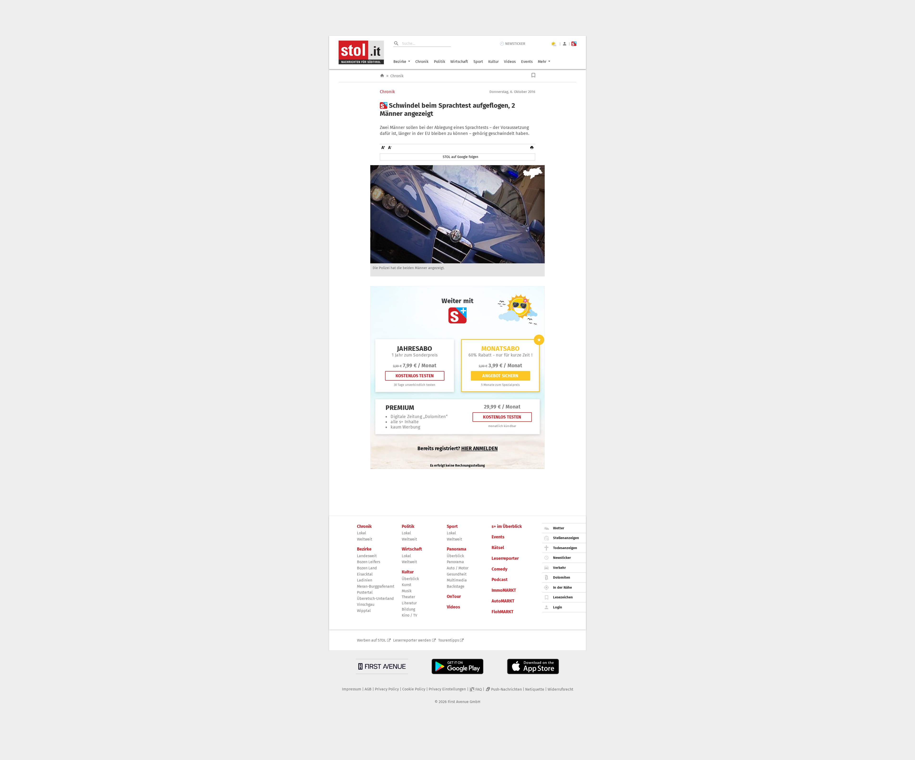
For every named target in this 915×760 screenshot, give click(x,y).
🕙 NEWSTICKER (512, 43)
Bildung (408, 609)
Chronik (421, 61)
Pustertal (365, 592)
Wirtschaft (459, 61)
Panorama (456, 549)
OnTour (454, 596)
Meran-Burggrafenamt (375, 586)
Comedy (499, 569)
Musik (407, 591)
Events (527, 61)
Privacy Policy (387, 689)
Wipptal (364, 610)
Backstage (455, 586)
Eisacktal (365, 574)
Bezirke (399, 61)
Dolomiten (561, 577)
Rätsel (498, 547)
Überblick (410, 578)
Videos (510, 61)
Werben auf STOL (371, 640)
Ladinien (364, 580)
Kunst (406, 584)
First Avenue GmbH (464, 701)
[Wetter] (553, 44)
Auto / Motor (457, 568)
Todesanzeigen (565, 548)
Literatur (409, 603)
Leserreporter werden (412, 640)
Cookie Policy (413, 689)
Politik (439, 61)
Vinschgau (365, 604)
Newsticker (562, 558)
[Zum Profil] (564, 43)
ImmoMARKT (504, 590)
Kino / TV (409, 615)
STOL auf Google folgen (460, 157)
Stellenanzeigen (566, 538)
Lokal (361, 533)
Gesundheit (457, 574)
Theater (408, 597)
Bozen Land (367, 568)
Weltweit (364, 539)
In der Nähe (562, 587)
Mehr (542, 61)
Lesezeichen (563, 597)
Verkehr (559, 568)
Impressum (351, 689)
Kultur (493, 61)
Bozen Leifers (368, 562)
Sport (478, 61)
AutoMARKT (503, 601)
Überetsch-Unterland (375, 598)
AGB (368, 689)
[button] (533, 75)
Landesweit (367, 556)
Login (557, 607)
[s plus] (573, 43)
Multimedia (457, 580)
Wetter (558, 528)
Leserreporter (505, 558)
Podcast (500, 579)
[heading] (457, 109)
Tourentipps (448, 640)
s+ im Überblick (507, 526)
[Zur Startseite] (382, 75)
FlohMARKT (502, 611)
